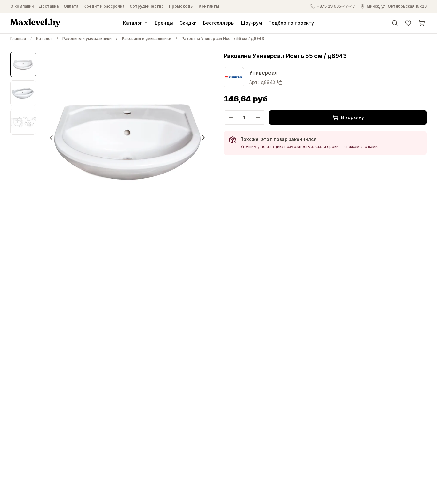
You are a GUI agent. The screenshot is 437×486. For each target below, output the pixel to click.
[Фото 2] (23, 93)
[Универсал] (234, 77)
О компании (22, 6)
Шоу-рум (251, 22)
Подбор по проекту (291, 22)
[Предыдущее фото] (51, 137)
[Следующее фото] (203, 137)
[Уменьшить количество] (231, 118)
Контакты (209, 6)
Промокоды (181, 6)
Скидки (188, 22)
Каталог (132, 22)
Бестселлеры (218, 22)
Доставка (49, 6)
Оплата (71, 6)
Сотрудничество (147, 6)
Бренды (164, 22)
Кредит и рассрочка (103, 6)
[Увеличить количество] (258, 118)
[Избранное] (408, 23)
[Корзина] (422, 23)
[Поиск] (395, 23)
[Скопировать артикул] (279, 82)
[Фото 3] (23, 122)
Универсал (263, 72)
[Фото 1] (23, 64)
